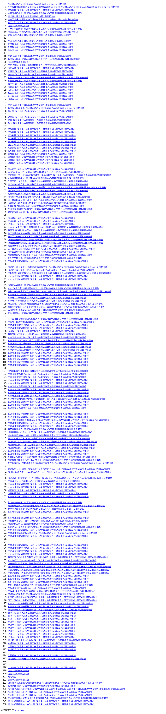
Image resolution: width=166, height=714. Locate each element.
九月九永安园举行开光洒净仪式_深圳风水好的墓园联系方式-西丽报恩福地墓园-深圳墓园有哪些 (52, 457)
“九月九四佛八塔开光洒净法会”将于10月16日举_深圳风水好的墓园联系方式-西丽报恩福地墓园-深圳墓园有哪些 (60, 472)
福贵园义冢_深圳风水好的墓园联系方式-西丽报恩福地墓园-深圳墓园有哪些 (43, 32)
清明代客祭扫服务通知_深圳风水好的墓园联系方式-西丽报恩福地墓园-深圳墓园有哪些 (48, 190)
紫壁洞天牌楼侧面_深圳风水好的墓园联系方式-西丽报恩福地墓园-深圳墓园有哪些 (46, 108)
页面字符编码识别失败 (18, 25)
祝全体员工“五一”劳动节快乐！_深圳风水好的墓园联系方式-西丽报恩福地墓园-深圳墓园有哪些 (52, 560)
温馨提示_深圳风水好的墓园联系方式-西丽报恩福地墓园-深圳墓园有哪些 (42, 490)
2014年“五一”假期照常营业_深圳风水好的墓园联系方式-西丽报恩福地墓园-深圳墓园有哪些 (50, 603)
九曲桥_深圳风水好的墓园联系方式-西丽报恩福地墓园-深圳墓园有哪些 (40, 47)
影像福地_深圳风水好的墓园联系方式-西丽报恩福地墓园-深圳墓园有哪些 (42, 10)
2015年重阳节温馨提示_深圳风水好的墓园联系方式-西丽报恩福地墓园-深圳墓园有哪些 (48, 328)
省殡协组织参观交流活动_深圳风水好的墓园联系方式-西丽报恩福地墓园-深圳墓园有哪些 (49, 310)
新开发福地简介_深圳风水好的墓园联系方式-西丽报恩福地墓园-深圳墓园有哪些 (45, 429)
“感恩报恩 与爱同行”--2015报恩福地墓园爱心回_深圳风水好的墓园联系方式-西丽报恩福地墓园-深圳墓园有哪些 (59, 273)
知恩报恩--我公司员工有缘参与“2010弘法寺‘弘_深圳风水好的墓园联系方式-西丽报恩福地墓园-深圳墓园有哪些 (59, 469)
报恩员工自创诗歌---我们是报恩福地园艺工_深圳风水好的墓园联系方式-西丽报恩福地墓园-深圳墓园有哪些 (57, 267)
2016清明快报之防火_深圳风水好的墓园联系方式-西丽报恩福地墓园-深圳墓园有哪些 (47, 337)
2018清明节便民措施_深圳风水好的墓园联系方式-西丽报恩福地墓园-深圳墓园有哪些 (47, 377)
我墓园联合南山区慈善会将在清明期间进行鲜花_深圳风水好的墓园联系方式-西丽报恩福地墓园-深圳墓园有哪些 (59, 291)
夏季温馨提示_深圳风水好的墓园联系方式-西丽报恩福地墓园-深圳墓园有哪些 (44, 313)
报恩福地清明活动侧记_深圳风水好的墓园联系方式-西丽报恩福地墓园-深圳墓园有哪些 (48, 493)
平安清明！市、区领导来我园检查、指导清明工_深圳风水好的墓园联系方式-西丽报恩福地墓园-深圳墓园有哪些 (59, 175)
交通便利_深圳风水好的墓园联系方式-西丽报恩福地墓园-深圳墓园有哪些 (42, 643)
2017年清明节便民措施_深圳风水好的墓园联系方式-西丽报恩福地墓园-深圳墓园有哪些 (48, 362)
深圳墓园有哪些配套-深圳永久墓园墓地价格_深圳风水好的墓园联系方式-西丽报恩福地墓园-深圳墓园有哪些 (58, 698)
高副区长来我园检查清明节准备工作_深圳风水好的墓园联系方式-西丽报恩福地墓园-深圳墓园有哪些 (54, 527)
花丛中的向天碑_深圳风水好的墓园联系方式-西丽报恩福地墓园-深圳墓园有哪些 (45, 258)
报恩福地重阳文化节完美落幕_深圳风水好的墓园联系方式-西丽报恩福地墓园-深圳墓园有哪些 (51, 444)
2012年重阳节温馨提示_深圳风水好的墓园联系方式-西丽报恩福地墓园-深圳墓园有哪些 (48, 536)
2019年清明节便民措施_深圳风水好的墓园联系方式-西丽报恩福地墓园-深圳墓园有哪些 (48, 389)
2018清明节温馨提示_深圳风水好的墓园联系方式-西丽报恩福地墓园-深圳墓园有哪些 (47, 374)
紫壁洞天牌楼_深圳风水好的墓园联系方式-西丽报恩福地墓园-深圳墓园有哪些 (44, 59)
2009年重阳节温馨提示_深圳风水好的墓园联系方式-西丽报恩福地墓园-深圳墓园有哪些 (48, 454)
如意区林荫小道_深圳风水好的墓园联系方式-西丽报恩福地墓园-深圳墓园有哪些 (45, 13)
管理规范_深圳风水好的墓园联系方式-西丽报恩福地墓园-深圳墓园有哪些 (42, 649)
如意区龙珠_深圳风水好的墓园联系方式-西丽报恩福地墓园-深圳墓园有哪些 (43, 19)
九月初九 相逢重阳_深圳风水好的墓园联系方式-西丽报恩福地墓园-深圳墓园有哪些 (46, 206)
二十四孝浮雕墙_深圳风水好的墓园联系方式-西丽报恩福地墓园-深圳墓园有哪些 (45, 28)
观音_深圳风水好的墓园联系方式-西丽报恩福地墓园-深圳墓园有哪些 (39, 35)
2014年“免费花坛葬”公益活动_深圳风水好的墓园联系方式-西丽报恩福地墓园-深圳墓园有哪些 (51, 591)
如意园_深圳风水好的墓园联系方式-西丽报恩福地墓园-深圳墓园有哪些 (40, 87)
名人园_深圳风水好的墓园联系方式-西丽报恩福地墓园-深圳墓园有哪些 (40, 93)
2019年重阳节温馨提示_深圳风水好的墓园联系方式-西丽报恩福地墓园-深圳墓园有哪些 (48, 392)
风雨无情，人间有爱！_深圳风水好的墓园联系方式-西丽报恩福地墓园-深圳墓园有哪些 (48, 181)
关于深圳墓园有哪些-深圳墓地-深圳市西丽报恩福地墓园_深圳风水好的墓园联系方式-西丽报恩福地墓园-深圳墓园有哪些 (63, 7)
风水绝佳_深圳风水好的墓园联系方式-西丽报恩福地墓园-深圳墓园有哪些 (42, 686)
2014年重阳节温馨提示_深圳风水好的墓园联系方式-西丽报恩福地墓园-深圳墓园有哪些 (48, 261)
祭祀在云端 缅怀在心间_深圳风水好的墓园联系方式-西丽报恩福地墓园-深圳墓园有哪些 (48, 212)
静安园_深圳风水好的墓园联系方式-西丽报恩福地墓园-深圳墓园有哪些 (40, 96)
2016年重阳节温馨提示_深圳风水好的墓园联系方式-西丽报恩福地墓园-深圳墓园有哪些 (48, 356)
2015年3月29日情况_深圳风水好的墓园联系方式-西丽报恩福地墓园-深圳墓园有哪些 (47, 301)
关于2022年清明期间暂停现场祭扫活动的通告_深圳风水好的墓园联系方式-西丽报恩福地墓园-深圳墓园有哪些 (59, 420)
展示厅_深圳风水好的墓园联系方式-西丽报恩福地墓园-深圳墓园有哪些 (40, 83)
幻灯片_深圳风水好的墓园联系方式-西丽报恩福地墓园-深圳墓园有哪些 (40, 154)
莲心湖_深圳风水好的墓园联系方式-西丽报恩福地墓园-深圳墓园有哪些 (40, 50)
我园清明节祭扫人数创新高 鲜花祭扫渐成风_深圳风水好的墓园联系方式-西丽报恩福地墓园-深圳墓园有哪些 (58, 557)
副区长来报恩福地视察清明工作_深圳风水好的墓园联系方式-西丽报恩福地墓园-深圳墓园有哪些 (52, 597)
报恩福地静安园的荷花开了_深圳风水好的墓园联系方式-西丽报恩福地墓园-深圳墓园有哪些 (50, 255)
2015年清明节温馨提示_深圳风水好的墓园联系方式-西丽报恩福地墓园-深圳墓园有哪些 (48, 279)
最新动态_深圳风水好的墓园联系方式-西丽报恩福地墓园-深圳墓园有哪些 (42, 169)
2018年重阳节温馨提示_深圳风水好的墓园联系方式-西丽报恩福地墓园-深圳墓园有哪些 (48, 383)
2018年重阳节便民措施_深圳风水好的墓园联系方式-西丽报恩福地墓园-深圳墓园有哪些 (48, 380)
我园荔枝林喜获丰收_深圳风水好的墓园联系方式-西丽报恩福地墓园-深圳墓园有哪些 (47, 246)
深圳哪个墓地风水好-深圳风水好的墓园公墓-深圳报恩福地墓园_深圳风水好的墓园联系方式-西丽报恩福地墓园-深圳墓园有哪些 (66, 689)
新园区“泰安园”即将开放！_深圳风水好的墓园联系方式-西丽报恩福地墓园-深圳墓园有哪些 (50, 230)
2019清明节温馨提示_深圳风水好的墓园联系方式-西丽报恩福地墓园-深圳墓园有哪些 (47, 386)
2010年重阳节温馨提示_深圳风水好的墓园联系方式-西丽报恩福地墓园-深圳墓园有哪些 (48, 484)
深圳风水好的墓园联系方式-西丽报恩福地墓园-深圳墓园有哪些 (37, 4)
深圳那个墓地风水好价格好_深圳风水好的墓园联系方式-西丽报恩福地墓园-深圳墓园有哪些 (50, 640)
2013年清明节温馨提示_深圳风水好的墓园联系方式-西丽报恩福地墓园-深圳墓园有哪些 (48, 554)
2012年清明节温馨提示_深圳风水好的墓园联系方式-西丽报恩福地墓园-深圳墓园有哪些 (48, 545)
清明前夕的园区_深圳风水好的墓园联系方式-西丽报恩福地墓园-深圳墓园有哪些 (45, 285)
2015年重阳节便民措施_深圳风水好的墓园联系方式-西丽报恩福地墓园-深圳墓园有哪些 (48, 325)
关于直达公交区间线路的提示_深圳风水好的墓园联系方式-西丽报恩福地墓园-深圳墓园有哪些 (51, 249)
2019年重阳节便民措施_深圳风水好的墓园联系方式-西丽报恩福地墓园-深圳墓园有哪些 (48, 395)
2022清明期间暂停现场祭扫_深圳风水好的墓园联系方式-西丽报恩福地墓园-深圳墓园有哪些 (50, 209)
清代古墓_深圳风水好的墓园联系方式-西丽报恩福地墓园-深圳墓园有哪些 (42, 68)
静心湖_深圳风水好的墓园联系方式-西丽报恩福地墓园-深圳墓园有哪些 (40, 74)
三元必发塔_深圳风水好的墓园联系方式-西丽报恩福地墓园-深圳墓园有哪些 (43, 65)
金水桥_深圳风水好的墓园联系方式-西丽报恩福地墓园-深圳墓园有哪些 (40, 44)
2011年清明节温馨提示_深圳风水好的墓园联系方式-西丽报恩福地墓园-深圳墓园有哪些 (48, 530)
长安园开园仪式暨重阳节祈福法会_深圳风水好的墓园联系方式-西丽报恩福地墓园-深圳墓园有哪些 (53, 319)
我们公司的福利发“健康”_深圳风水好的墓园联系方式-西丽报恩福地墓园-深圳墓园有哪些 (49, 438)
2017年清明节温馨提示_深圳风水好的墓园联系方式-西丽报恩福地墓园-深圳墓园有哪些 (48, 359)
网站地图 (12, 677)
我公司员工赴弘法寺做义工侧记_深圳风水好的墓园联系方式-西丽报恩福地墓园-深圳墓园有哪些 (52, 441)
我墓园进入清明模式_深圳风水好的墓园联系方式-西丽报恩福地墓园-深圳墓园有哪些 (47, 334)
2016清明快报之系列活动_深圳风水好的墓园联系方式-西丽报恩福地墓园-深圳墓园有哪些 (49, 343)
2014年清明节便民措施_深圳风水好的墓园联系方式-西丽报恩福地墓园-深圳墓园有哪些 (48, 606)
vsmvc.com (20, 710)
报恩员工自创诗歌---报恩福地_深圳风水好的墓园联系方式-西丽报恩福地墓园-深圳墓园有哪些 (51, 270)
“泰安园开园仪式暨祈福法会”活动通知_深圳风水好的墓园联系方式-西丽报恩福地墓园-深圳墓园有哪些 (55, 239)
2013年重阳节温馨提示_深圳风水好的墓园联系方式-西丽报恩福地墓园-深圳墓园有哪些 (48, 576)
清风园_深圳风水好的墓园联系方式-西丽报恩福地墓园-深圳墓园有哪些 (40, 99)
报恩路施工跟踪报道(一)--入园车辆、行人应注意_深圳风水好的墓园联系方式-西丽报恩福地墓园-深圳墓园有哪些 (60, 478)
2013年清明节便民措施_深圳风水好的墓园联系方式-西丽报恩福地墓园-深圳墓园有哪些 (48, 551)
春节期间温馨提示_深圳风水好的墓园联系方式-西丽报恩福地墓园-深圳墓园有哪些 (46, 508)
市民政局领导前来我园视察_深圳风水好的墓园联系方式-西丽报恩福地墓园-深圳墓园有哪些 (50, 609)
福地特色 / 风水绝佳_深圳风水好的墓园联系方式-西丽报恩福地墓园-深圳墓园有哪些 (47, 658)
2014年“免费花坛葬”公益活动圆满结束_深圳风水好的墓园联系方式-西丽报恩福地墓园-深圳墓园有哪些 (55, 227)
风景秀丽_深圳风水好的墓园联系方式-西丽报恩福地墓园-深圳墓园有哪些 (42, 655)
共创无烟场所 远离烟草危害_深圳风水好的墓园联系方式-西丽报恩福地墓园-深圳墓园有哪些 (50, 585)
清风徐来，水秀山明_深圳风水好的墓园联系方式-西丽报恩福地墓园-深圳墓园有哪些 (47, 203)
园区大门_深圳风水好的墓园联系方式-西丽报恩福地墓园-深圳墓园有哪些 (42, 22)
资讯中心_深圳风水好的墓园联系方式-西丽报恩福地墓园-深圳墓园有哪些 (42, 224)
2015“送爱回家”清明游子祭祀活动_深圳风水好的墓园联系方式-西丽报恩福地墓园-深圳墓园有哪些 (53, 288)
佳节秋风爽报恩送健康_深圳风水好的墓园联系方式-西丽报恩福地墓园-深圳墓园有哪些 (48, 371)
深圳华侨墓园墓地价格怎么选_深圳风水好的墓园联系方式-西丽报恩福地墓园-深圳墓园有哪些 (51, 701)
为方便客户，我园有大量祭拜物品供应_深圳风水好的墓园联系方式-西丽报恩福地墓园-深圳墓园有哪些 (55, 304)
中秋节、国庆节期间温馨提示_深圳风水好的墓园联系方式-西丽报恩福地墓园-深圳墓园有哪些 (51, 322)
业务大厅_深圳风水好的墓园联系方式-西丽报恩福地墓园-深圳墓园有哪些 (42, 144)
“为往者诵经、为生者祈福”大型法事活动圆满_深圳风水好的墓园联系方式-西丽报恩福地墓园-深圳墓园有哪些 (58, 569)
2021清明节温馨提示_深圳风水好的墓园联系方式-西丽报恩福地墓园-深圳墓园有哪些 (47, 408)
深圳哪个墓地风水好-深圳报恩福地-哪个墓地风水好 (31, 16)
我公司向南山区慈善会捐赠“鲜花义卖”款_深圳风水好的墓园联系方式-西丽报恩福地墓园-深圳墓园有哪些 (56, 307)
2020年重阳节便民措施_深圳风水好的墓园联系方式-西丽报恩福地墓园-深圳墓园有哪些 (48, 405)
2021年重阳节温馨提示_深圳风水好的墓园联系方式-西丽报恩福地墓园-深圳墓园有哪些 (48, 417)
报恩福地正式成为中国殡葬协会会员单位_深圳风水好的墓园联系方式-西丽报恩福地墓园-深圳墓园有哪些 (56, 505)
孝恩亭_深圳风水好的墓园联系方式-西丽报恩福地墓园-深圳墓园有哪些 (40, 71)
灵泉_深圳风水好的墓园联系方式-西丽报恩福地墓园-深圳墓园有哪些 (39, 56)
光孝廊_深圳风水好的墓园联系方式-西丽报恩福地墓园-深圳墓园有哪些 (40, 117)
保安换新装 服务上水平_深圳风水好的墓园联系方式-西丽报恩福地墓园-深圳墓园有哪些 (48, 435)
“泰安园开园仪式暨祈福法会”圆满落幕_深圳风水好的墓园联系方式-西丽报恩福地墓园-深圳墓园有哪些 (55, 242)
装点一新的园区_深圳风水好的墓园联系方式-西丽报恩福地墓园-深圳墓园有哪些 (45, 502)
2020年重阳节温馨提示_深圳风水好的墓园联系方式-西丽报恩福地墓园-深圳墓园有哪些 (48, 402)
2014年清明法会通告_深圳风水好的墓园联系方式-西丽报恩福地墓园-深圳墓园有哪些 (47, 588)
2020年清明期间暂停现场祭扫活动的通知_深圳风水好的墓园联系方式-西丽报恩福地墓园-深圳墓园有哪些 (56, 399)
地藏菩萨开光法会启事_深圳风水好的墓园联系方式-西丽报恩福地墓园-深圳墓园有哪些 (48, 521)
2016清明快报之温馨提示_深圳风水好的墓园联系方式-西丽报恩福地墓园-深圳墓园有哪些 (49, 350)
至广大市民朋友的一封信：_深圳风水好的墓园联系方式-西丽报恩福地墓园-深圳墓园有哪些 (50, 200)
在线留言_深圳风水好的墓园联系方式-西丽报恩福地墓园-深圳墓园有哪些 (42, 221)
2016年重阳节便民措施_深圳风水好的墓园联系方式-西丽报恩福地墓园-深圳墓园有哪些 (48, 353)
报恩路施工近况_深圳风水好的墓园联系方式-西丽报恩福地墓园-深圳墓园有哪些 (45, 524)
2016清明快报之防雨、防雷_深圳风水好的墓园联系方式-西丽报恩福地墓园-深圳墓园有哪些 (50, 340)
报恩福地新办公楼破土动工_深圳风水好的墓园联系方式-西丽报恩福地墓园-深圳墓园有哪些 (50, 432)
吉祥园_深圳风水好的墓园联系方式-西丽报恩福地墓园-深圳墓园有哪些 (40, 90)
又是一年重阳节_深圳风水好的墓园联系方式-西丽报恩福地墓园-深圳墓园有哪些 (45, 193)
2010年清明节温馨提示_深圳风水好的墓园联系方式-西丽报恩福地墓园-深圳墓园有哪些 (48, 496)
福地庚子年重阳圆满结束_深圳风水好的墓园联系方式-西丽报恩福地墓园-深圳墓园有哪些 (49, 197)
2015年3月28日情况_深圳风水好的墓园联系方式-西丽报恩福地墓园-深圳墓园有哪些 (47, 297)
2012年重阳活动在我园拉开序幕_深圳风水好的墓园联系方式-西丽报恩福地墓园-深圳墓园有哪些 (52, 533)
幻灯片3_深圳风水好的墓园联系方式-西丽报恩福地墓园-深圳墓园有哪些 (41, 163)
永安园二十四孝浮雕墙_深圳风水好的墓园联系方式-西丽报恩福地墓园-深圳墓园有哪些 (48, 77)
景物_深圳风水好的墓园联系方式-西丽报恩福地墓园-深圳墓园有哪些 (39, 105)
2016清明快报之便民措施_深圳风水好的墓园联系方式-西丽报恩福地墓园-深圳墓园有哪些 (49, 346)
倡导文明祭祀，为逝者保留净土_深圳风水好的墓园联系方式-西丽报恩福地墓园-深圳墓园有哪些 (52, 600)
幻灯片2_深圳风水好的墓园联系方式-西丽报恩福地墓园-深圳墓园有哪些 (41, 160)
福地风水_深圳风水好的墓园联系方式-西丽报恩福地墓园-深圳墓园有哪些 (42, 218)
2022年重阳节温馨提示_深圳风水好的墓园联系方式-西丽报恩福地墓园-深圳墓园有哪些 (48, 423)
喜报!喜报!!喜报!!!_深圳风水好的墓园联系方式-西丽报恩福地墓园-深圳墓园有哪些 (46, 172)
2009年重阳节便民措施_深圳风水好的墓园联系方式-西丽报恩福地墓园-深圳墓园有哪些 (48, 451)
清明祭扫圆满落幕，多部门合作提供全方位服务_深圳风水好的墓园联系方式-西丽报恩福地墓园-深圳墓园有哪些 (59, 566)
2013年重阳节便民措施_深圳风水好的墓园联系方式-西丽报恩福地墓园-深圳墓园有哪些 (48, 579)
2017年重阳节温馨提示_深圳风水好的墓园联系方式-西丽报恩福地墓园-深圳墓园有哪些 (48, 365)
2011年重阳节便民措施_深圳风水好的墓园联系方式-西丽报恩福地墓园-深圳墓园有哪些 (48, 518)
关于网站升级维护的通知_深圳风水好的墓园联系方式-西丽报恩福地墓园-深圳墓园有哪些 (49, 233)
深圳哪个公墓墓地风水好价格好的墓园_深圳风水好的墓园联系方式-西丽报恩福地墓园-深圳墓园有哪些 (55, 683)
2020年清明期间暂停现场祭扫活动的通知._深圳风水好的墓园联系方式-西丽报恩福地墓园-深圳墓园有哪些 (57, 187)
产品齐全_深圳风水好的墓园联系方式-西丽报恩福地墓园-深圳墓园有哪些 (42, 646)
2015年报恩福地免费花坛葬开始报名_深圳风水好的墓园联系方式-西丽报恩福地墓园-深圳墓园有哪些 (54, 294)
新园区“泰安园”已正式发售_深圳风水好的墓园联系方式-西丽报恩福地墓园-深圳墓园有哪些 (50, 236)
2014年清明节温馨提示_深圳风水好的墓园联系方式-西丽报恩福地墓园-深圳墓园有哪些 (48, 582)
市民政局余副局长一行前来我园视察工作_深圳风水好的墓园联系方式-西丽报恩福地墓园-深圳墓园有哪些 (56, 563)
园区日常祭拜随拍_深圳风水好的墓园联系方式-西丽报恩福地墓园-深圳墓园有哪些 (46, 252)
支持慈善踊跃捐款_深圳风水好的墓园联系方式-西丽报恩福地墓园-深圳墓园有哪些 (46, 178)
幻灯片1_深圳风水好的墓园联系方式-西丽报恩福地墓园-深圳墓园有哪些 (41, 157)
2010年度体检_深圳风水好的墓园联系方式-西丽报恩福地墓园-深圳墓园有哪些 (44, 481)
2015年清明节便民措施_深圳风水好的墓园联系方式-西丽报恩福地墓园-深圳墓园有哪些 (48, 276)
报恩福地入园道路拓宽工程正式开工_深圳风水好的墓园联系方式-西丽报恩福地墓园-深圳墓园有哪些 (54, 460)
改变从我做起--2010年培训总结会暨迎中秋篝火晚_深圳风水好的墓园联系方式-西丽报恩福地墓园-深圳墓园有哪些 (60, 463)
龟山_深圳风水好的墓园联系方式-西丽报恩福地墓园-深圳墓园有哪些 (39, 41)
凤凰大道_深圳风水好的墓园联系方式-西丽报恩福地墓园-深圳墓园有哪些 (42, 148)
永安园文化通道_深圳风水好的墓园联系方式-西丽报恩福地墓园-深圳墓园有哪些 (45, 80)
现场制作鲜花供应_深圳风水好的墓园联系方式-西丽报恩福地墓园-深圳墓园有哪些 (46, 594)
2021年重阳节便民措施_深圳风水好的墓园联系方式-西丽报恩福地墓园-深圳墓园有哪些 (48, 414)
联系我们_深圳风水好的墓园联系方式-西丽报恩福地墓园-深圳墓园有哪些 (42, 151)
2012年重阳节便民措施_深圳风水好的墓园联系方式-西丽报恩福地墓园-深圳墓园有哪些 (48, 548)
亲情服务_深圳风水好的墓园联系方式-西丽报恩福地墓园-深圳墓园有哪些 (42, 667)
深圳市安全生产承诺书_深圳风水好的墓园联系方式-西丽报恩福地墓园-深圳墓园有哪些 (48, 184)
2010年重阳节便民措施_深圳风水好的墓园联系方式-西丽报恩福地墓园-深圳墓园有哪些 (48, 487)
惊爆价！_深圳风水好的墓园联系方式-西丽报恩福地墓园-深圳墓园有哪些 (42, 331)
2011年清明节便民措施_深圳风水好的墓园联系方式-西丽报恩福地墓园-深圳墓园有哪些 (48, 512)
